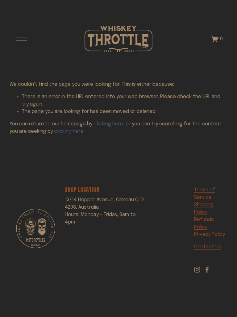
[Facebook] (207, 270)
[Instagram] (197, 270)
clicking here (108, 124)
